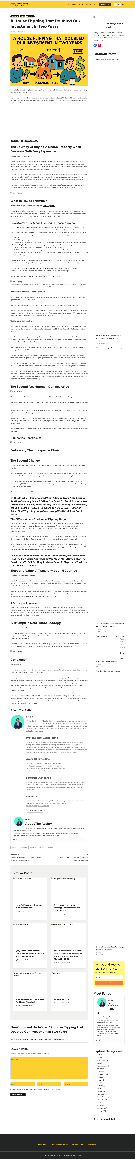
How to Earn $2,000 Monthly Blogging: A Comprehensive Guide (74, 857)
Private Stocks (102, 1097)
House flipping (16, 211)
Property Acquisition (21, 227)
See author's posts (35, 811)
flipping (13, 848)
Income (22, 16)
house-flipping (22, 848)
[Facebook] (115, 4)
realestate (51, 848)
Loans (99, 1088)
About (81, 4)
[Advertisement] (49, 121)
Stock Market (101, 1108)
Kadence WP (85, 1155)
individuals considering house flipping (35, 268)
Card (98, 1057)
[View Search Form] (123, 4)
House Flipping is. (49, 206)
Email (40, 1084)
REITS (99, 1102)
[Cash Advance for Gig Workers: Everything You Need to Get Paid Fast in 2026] (107, 646)
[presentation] (30, 889)
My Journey (71, 4)
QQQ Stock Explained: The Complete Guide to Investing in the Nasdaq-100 (26, 857)
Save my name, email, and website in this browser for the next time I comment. (36, 1089)
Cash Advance (101, 1060)
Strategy (99, 1111)
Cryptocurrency (102, 1066)
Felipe (13, 31)
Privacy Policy (78, 1145)
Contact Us (90, 4)
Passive (99, 1094)
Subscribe (109, 983)
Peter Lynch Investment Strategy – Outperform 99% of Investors (67, 908)
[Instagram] (119, 4)
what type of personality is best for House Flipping (43, 276)
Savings (99, 1105)
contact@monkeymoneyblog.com (37, 806)
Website (67, 1084)
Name (14, 1084)
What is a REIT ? (61, 999)
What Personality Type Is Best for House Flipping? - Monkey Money (40, 1039)
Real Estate (15, 16)
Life (98, 1083)
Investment (30, 16)
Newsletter (105, 4)
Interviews (100, 1071)
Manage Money (102, 1091)
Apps (98, 1055)
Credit (99, 1063)
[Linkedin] (14, 840)
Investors (100, 1077)
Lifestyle (100, 1086)
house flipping (65, 223)
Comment (15, 1059)
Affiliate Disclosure (59, 1145)
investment (32, 848)
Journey (99, 1080)
